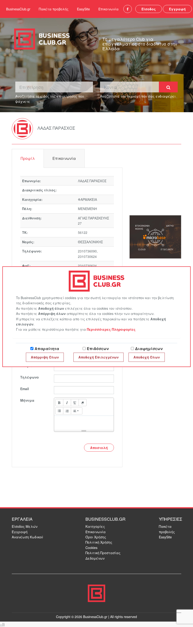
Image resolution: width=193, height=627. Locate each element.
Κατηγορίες (95, 526)
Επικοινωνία (108, 9)
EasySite (83, 9)
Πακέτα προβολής (53, 9)
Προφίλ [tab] (28, 158)
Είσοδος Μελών (24, 526)
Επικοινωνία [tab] (64, 158)
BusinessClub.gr (18, 9)
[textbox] (84, 422)
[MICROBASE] (155, 236)
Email (24, 388)
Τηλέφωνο (29, 377)
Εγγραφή (177, 9)
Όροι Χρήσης (95, 537)
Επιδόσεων (98, 348)
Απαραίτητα (47, 348)
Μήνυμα (27, 400)
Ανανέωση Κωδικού (27, 537)
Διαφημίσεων (149, 348)
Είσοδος (148, 9)
